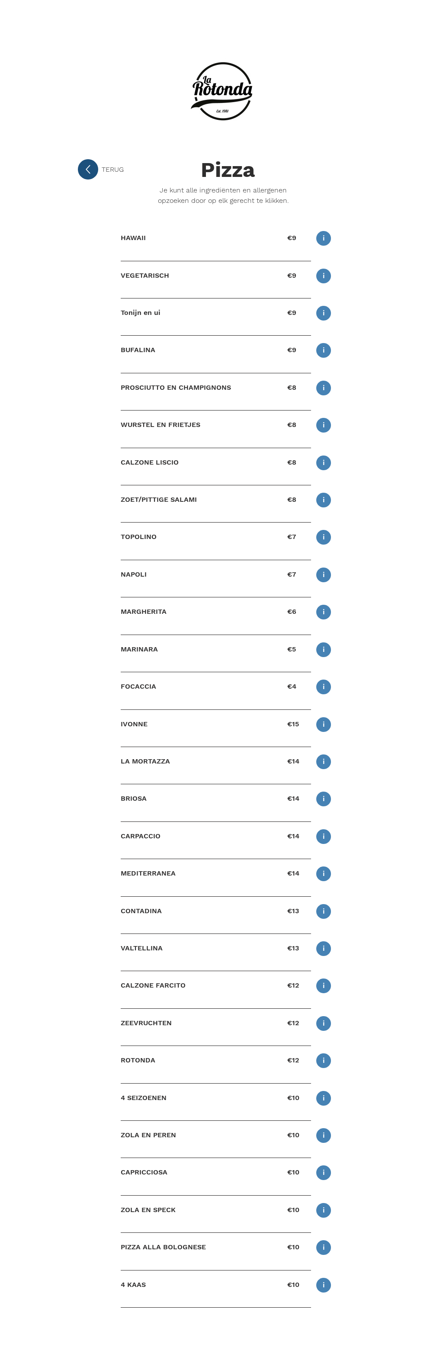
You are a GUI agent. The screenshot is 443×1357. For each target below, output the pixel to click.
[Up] (88, 169)
